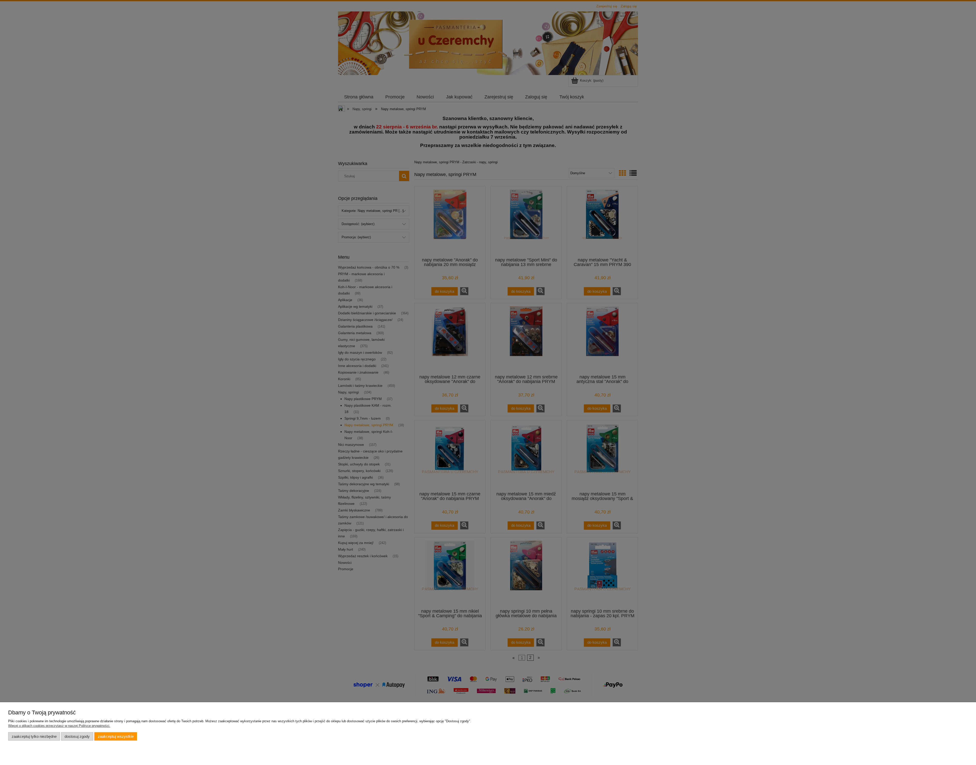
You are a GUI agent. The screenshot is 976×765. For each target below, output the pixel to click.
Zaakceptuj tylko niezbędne (34, 736)
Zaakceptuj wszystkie (116, 736)
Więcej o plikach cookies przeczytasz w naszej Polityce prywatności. (59, 726)
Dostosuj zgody (77, 736)
